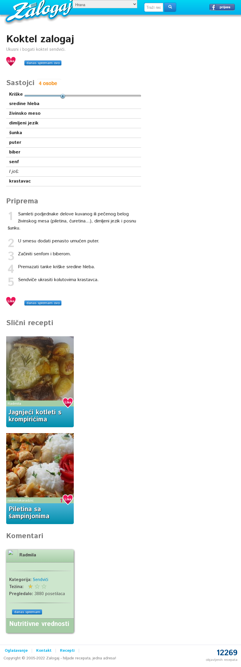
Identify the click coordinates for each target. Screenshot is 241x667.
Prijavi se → (222, 7)
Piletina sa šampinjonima (29, 513)
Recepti (67, 651)
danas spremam (27, 611)
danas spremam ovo (43, 62)
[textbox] (153, 7)
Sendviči (40, 580)
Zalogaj (40, 10)
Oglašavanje (16, 651)
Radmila (14, 403)
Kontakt (43, 651)
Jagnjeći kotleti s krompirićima (35, 416)
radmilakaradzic (21, 500)
